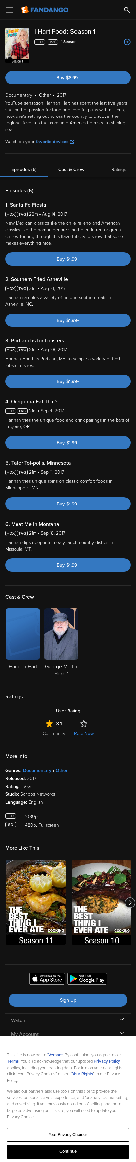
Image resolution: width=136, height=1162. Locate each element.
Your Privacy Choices (68, 1134)
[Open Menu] (9, 10)
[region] (68, 1099)
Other (62, 770)
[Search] (127, 9)
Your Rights (82, 1074)
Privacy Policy (107, 1061)
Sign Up (68, 1000)
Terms (13, 1061)
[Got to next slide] (130, 902)
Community (54, 733)
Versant (55, 1055)
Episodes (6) (24, 169)
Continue (68, 1151)
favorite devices (52, 141)
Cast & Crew (71, 169)
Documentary (37, 770)
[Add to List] (127, 42)
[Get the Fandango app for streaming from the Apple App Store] (47, 979)
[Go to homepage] (45, 9)
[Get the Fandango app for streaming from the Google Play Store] (87, 979)
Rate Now (84, 733)
